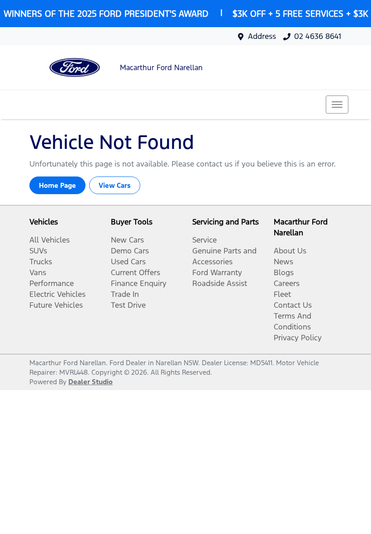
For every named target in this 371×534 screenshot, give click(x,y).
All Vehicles (49, 240)
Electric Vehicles (57, 294)
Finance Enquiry (138, 283)
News (283, 262)
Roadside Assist (219, 283)
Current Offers (135, 272)
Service (204, 240)
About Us (290, 251)
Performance (51, 283)
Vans (37, 272)
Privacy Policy (298, 338)
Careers (287, 283)
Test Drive (128, 305)
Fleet (282, 294)
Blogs (284, 272)
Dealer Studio (90, 381)
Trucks (40, 262)
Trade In (125, 294)
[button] (337, 104)
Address (262, 36)
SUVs (38, 251)
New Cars (127, 240)
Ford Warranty (217, 272)
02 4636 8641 (317, 36)
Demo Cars (130, 251)
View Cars (115, 185)
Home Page (57, 185)
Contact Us (293, 305)
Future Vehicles (56, 305)
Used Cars (128, 262)
